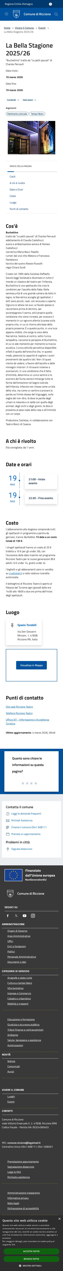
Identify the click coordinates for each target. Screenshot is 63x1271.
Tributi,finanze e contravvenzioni (25, 1030)
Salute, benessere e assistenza (24, 1040)
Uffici (10, 941)
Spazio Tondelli (27, 625)
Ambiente (12, 1035)
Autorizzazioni (15, 1045)
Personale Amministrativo (21, 957)
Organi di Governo (17, 931)
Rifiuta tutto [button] (31, 1259)
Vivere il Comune (24, 28)
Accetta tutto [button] (31, 1251)
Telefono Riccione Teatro (19, 713)
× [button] (59, 1219)
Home (7, 28)
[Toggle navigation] (6, 14)
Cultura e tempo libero (19, 983)
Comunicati (13, 1066)
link (13, 1244)
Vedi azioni (28, 100)
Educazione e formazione (21, 1019)
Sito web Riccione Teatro (19, 707)
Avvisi (10, 1071)
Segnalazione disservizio (20, 1167)
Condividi (11, 100)
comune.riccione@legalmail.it (24, 1143)
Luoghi (11, 1096)
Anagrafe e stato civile (19, 978)
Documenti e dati (16, 962)
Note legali (13, 1203)
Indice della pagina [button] (21, 166)
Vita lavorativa (15, 988)
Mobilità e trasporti (17, 1004)
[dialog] (31, 1243)
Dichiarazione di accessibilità (23, 1208)
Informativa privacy (18, 1198)
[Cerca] (56, 14)
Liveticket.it (15, 573)
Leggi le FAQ (14, 1172)
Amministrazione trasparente (23, 1193)
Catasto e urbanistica (19, 998)
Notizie (11, 1061)
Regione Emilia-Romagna (19, 4)
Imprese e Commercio (19, 993)
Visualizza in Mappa (31, 665)
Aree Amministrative (18, 936)
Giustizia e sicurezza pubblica (23, 1024)
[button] (31, 1265)
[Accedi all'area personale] (50, 4)
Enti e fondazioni (16, 946)
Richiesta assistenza (18, 1177)
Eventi (42, 28)
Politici (11, 951)
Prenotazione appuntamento (23, 1161)
